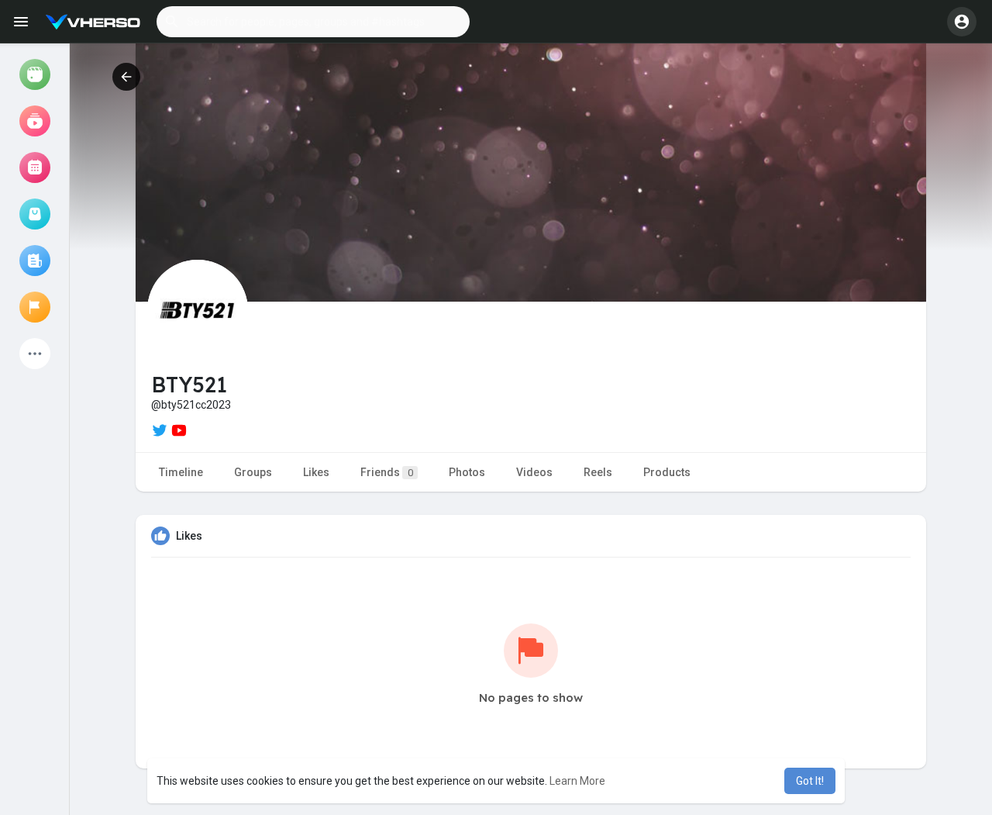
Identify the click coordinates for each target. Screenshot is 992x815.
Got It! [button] (810, 781)
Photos (467, 472)
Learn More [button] (577, 781)
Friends (386, 472)
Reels (598, 472)
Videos (534, 472)
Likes (316, 472)
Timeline (181, 472)
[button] (313, 21)
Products (667, 472)
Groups (253, 472)
